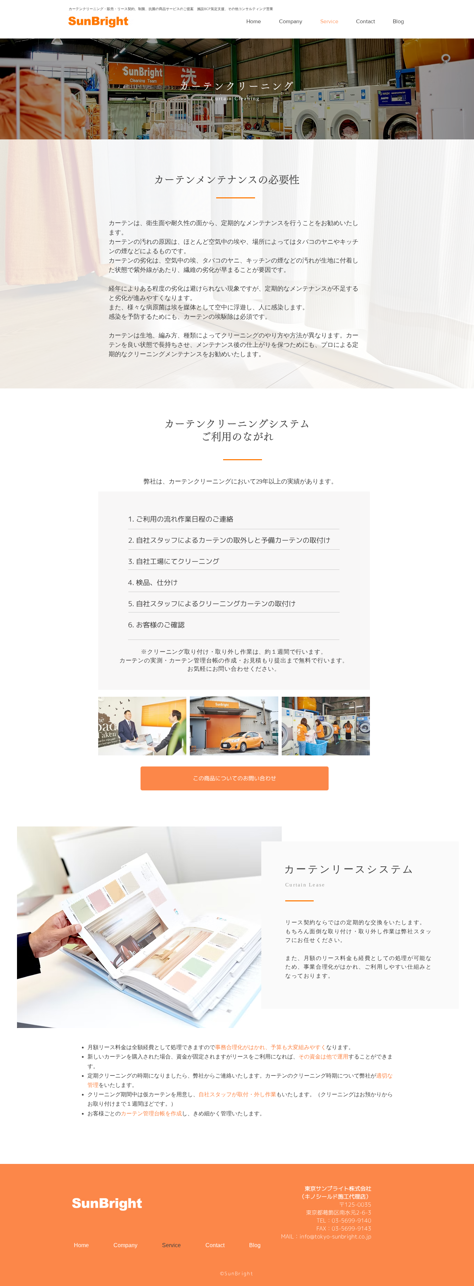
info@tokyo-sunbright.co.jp (335, 1236)
